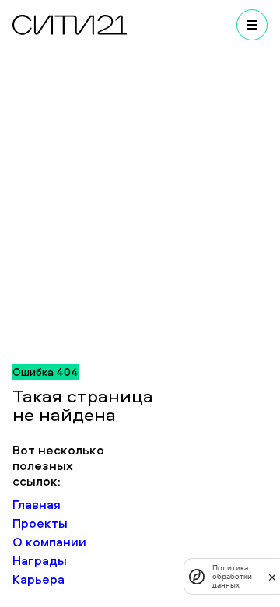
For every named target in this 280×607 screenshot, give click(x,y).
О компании (49, 541)
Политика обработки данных (232, 576)
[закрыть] (272, 577)
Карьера (38, 579)
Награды (39, 560)
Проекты (40, 523)
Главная (36, 504)
